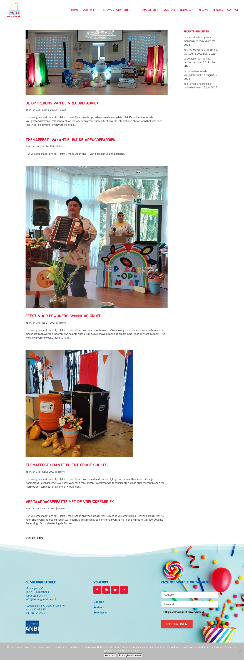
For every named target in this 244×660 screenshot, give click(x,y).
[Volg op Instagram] (106, 590)
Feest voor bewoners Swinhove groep (63, 316)
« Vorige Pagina (35, 537)
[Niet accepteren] (239, 651)
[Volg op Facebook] (97, 590)
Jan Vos (35, 109)
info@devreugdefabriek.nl (41, 599)
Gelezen (109, 655)
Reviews (218, 10)
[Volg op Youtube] (115, 590)
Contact (232, 10)
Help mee (185, 10)
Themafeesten (147, 10)
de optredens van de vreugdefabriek (62, 103)
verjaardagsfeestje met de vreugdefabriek (70, 502)
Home (74, 10)
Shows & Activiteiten (116, 10)
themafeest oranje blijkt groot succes (67, 465)
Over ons (170, 10)
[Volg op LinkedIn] (124, 590)
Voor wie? (89, 10)
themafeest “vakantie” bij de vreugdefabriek (71, 140)
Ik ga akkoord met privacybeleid (184, 611)
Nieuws (203, 10)
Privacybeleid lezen (130, 655)
